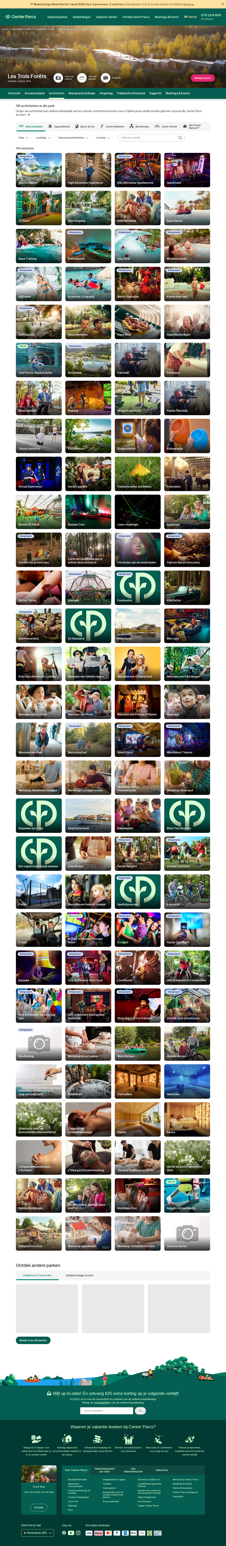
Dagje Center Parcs (148, 1505)
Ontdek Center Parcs (136, 17)
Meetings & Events (167, 17)
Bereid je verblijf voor (149, 1479)
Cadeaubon (109, 1488)
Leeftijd (41, 137)
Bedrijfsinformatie (77, 1479)
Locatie (101, 137)
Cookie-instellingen (78, 1497)
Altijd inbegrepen (147, 1497)
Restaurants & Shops (82, 93)
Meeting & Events (182, 1483)
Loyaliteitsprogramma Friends (150, 1485)
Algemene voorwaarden (75, 1485)
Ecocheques (144, 1501)
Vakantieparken (57, 17)
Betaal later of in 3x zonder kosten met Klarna (113, 1495)
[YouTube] (71, 1533)
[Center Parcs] (21, 17)
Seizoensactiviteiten (71, 137)
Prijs (21, 137)
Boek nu (188, 4)
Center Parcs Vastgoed (185, 1492)
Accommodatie (35, 93)
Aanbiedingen (82, 17)
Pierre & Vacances (182, 1488)
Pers (70, 1510)
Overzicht (14, 93)
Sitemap (72, 1505)
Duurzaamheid (111, 1501)
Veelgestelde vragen (114, 1479)
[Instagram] (78, 1533)
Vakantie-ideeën (106, 17)
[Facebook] (64, 1533)
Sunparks (178, 1496)
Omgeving (106, 93)
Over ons (73, 1501)
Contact (107, 1483)
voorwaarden (102, 1402)
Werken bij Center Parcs (186, 1479)
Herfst (192, 17)
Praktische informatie (131, 93)
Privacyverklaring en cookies (79, 1491)
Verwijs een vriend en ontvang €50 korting (149, 1491)
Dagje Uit (156, 93)
